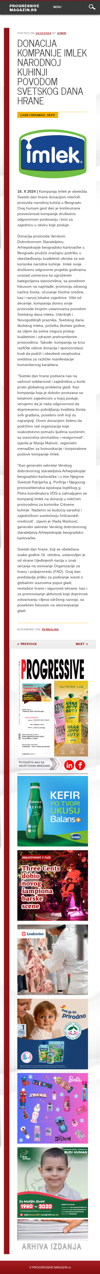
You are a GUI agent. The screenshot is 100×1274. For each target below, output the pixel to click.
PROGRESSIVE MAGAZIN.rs (24, 8)
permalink (50, 629)
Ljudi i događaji (33, 115)
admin (61, 33)
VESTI (51, 115)
